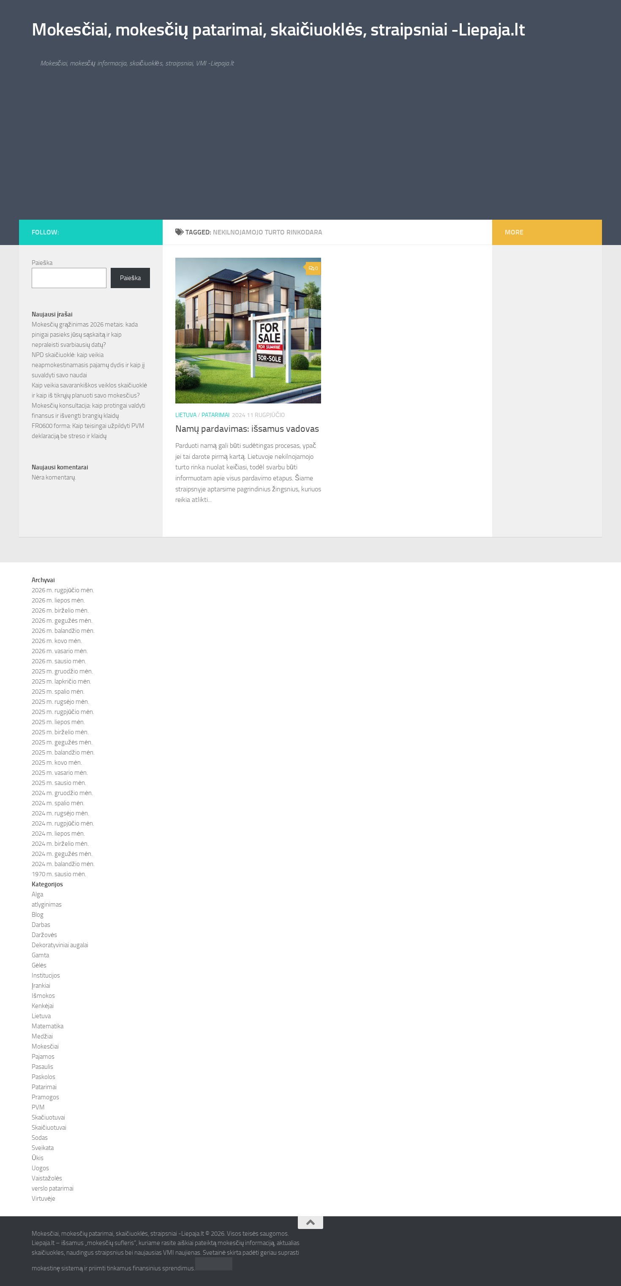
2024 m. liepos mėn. (58, 833)
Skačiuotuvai (48, 1117)
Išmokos (43, 996)
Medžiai (42, 1036)
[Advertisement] (310, 156)
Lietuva (185, 415)
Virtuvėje (43, 1198)
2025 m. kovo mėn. (57, 762)
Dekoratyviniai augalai (60, 945)
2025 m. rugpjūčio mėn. (63, 712)
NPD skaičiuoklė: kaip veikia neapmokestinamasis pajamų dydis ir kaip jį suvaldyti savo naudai (88, 365)
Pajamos (43, 1056)
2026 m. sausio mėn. (59, 661)
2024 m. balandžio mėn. (63, 864)
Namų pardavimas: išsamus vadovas (247, 428)
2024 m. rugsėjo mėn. (60, 813)
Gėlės (39, 965)
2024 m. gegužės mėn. (62, 854)
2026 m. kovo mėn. (57, 641)
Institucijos (46, 975)
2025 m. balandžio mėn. (63, 752)
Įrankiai (41, 985)
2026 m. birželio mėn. (60, 610)
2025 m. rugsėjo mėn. (60, 702)
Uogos (40, 1168)
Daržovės (44, 935)
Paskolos (43, 1077)
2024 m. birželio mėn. (60, 843)
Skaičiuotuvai (49, 1127)
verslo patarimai (53, 1188)
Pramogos (45, 1097)
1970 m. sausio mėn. (59, 874)
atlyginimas (47, 904)
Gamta (40, 955)
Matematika (47, 1026)
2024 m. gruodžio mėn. (62, 793)
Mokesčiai (45, 1046)
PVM (38, 1107)
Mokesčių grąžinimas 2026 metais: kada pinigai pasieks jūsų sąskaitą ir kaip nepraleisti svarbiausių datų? (85, 335)
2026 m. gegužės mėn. (62, 620)
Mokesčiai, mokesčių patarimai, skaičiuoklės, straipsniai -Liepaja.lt (278, 29)
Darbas (41, 925)
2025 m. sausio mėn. (59, 783)
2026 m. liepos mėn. (58, 600)
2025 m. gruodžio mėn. (62, 671)
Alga (37, 894)
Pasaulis (42, 1067)
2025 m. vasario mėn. (60, 773)
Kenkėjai (43, 1006)
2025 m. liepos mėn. (58, 722)
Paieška (42, 263)
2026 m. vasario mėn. (60, 651)
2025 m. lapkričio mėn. (61, 681)
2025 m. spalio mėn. (58, 691)
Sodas (40, 1138)
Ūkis (38, 1158)
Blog (38, 914)
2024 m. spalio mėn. (58, 803)
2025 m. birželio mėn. (60, 732)
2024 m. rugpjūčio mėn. (63, 823)
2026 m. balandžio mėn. (63, 631)
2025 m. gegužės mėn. (62, 742)
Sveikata (43, 1148)
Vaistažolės (47, 1178)
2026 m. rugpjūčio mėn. (63, 590)
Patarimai (215, 415)
